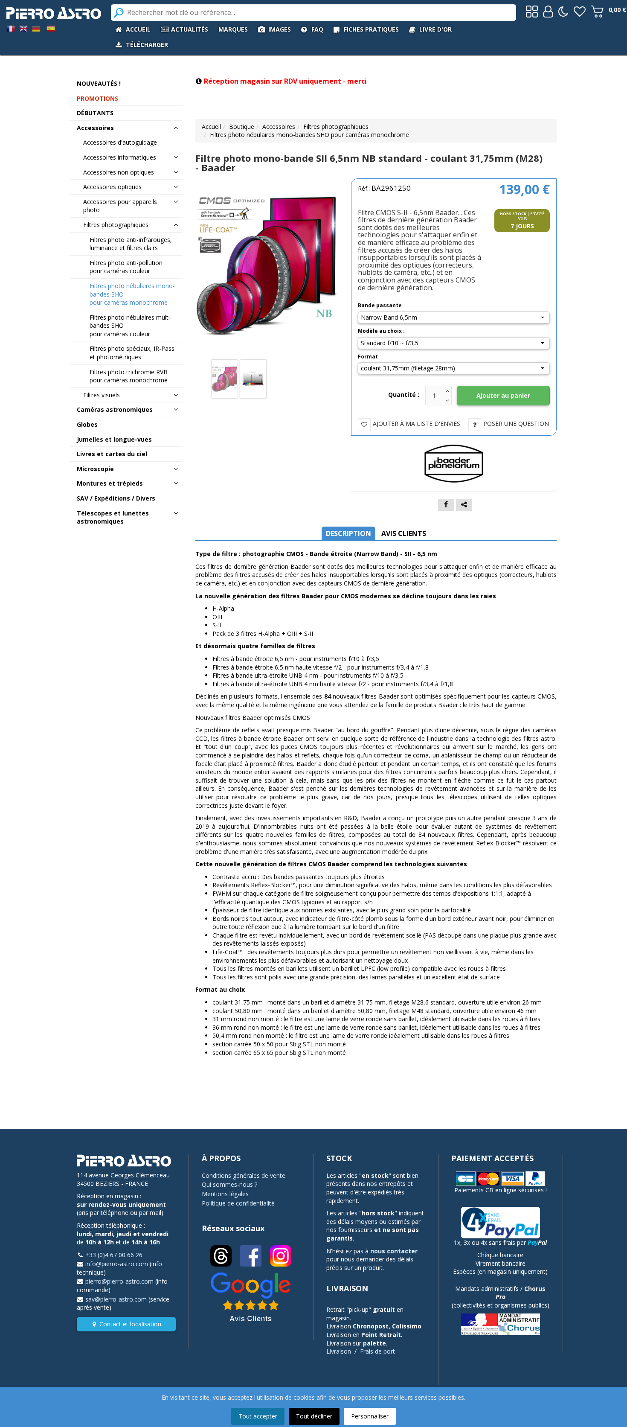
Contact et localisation (130, 1324)
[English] (23, 28)
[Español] (50, 28)
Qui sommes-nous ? (229, 1184)
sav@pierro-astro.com (116, 1299)
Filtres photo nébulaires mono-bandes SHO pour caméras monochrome (309, 135)
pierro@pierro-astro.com (119, 1281)
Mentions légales (225, 1194)
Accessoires (278, 126)
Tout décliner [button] (314, 1416)
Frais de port (377, 1351)
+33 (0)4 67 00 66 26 (113, 1255)
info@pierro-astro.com (116, 1264)
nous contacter (394, 1251)
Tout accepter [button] (257, 1416)
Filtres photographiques (336, 126)
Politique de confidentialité (238, 1203)
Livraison (338, 1351)
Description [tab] (348, 533)
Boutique (241, 126)
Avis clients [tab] (403, 533)
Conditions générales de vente (243, 1175)
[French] (10, 28)
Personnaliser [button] (370, 1416)
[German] (36, 28)
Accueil (211, 126)
